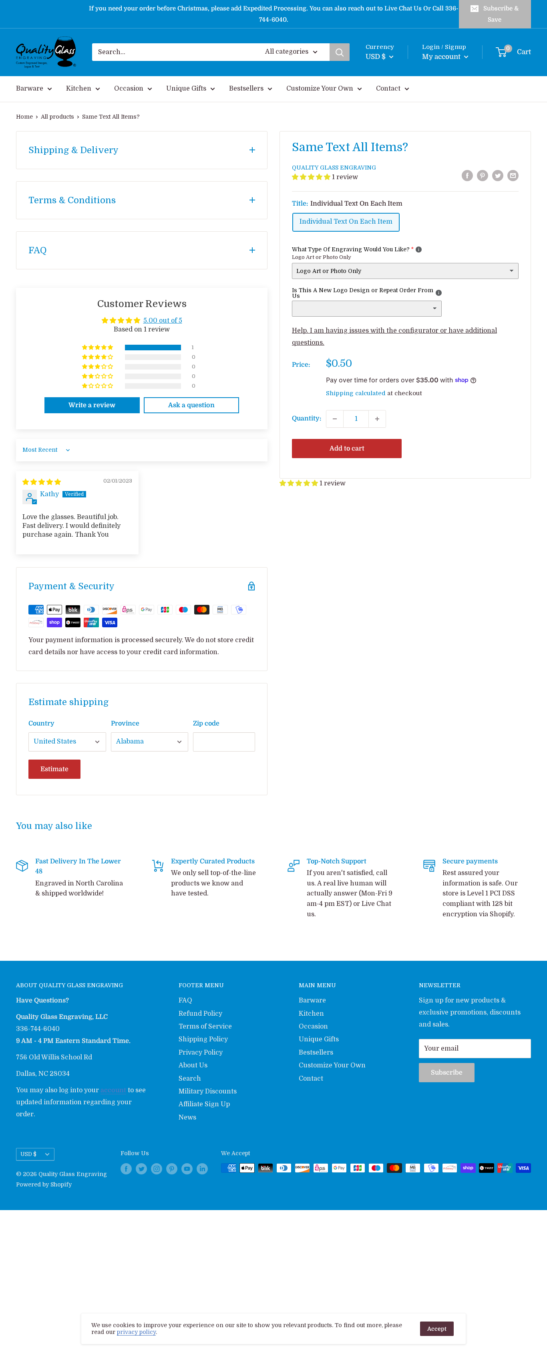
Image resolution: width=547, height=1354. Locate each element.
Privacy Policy (201, 1052)
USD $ (28, 1154)
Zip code (206, 723)
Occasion (128, 88)
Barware (29, 88)
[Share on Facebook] (467, 176)
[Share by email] (513, 176)
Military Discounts (208, 1091)
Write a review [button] (91, 405)
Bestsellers (246, 88)
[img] (41, 482)
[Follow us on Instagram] (156, 1168)
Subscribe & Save (501, 14)
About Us (193, 1065)
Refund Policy (200, 1013)
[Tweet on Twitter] (497, 176)
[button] (312, 177)
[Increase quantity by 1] (377, 418)
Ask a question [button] (191, 405)
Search (190, 1078)
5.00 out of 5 (162, 320)
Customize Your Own (319, 88)
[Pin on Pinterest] (482, 176)
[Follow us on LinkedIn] (202, 1168)
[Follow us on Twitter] (141, 1168)
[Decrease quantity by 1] (334, 418)
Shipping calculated (356, 393)
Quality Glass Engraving (334, 167)
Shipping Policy (203, 1039)
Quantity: (306, 418)
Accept (436, 1329)
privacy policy (136, 1332)
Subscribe (447, 1072)
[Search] (340, 52)
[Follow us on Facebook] (126, 1168)
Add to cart (347, 448)
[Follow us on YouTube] (187, 1168)
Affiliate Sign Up (204, 1104)
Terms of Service (205, 1026)
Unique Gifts (186, 88)
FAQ (185, 1000)
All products (57, 116)
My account (442, 57)
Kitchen (78, 88)
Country (41, 723)
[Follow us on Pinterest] (171, 1168)
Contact (388, 88)
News (187, 1117)
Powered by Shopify (44, 1184)
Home (24, 116)
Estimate (54, 769)
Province (125, 723)
